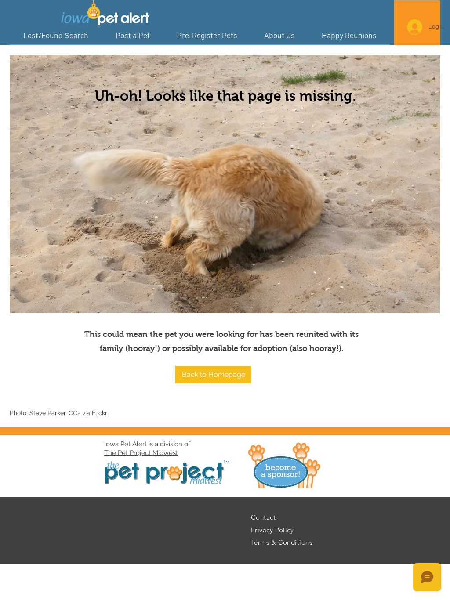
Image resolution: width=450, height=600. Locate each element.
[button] (213, 374)
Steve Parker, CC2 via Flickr (68, 412)
